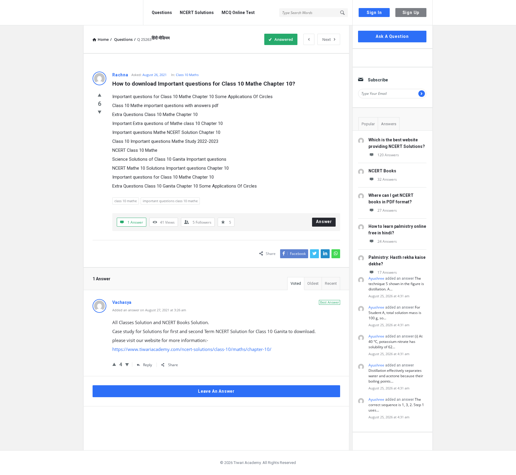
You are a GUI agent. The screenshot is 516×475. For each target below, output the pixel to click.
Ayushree (376, 278)
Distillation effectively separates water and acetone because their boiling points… (395, 376)
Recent (331, 283)
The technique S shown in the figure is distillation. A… (396, 284)
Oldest (313, 283)
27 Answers (387, 210)
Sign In (374, 12)
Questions (162, 12)
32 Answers (387, 179)
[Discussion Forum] (113, 12)
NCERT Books (382, 170)
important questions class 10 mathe (170, 201)
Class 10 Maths (187, 74)
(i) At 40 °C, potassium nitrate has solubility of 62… (395, 341)
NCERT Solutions (197, 12)
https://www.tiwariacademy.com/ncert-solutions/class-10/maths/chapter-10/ (191, 349)
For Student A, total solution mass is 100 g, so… (394, 313)
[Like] (100, 94)
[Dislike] (100, 111)
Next (326, 39)
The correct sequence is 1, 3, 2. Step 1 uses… (396, 405)
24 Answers (387, 241)
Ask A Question (392, 36)
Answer (324, 221)
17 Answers (387, 272)
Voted (296, 283)
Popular (368, 124)
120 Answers (388, 154)
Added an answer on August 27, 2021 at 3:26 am (149, 310)
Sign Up (411, 12)
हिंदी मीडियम (161, 37)
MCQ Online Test (238, 12)
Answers (388, 124)
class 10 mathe (125, 201)
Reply (147, 364)
